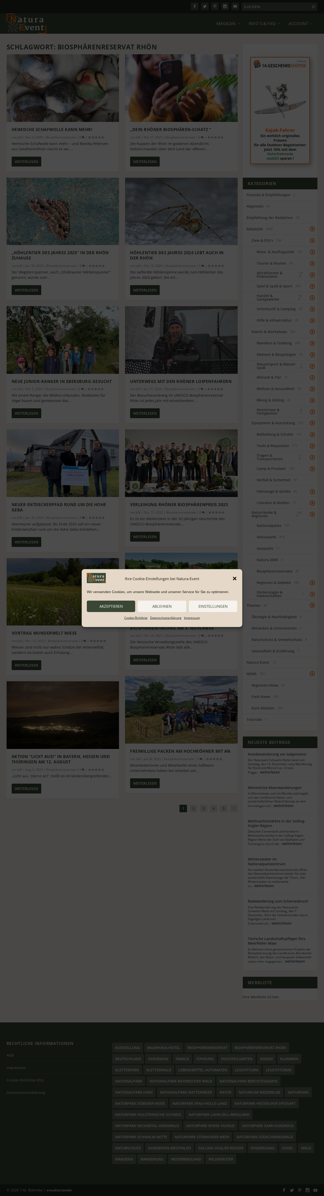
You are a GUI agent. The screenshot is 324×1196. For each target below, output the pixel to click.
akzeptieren (111, 606)
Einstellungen (213, 606)
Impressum (192, 617)
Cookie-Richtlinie (136, 617)
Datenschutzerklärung (165, 617)
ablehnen (162, 606)
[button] (234, 578)
